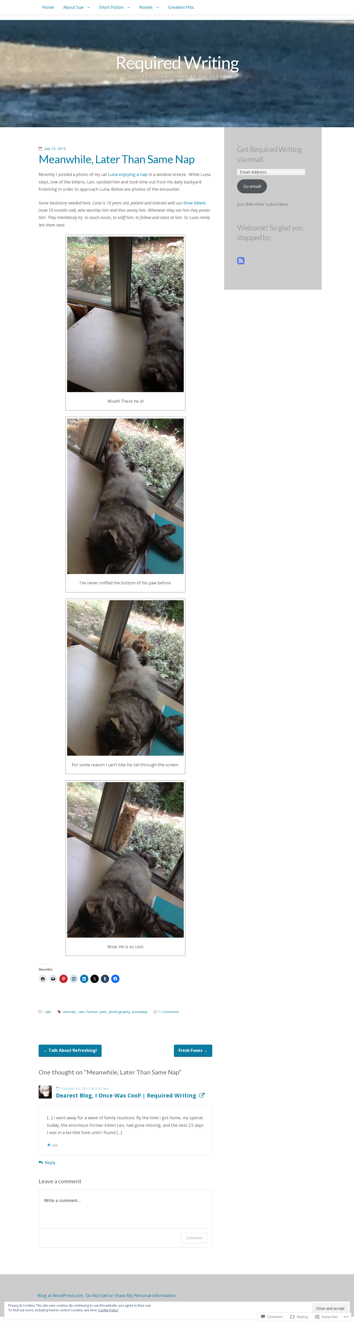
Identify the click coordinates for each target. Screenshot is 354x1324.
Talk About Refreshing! (70, 1050)
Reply (50, 1162)
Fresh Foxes (193, 1050)
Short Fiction (111, 7)
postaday (139, 1011)
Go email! (252, 186)
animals (69, 1011)
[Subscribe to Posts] (240, 263)
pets (103, 1011)
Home (48, 7)
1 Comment (169, 1011)
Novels (146, 7)
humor (92, 1011)
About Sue (73, 7)
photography (119, 1011)
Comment (194, 1238)
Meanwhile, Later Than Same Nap (116, 159)
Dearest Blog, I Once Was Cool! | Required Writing (126, 1095)
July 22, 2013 (55, 148)
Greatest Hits (181, 7)
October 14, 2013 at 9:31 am (85, 1088)
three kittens (194, 203)
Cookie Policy (108, 1310)
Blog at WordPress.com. (61, 1295)
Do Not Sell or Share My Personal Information (131, 1295)
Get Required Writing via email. (269, 154)
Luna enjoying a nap (127, 174)
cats (48, 1011)
